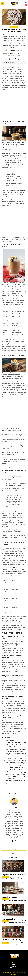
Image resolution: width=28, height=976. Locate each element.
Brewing (14, 27)
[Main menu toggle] (2, 3)
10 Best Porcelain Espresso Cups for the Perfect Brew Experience (12, 918)
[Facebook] (9, 58)
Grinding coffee (14, 553)
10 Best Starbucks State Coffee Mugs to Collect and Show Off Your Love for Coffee (13, 940)
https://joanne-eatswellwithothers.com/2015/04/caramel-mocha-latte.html (15, 742)
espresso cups (22, 900)
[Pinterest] (15, 841)
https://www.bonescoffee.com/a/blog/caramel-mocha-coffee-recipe (15, 769)
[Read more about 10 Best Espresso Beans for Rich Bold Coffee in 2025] (13, 866)
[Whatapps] (18, 58)
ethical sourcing (12, 878)
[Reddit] (12, 841)
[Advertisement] (14, 106)
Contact (14, 964)
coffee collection (6, 944)
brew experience (6, 900)
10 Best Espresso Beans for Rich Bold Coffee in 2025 (13, 874)
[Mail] (15, 58)
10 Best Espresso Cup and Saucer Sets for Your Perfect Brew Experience (13, 896)
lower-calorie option (9, 158)
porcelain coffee (21, 922)
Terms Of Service (14, 969)
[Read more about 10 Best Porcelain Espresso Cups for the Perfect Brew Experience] (13, 910)
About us (14, 966)
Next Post (13, 853)
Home (4, 53)
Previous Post (14, 850)
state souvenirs (21, 944)
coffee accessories (14, 900)
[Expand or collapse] (24, 63)
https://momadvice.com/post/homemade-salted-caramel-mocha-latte (15, 781)
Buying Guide (5, 877)
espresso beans (5, 878)
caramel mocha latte (17, 142)
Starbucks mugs (13, 944)
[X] (12, 58)
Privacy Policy (14, 968)
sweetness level (8, 345)
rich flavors (19, 878)
